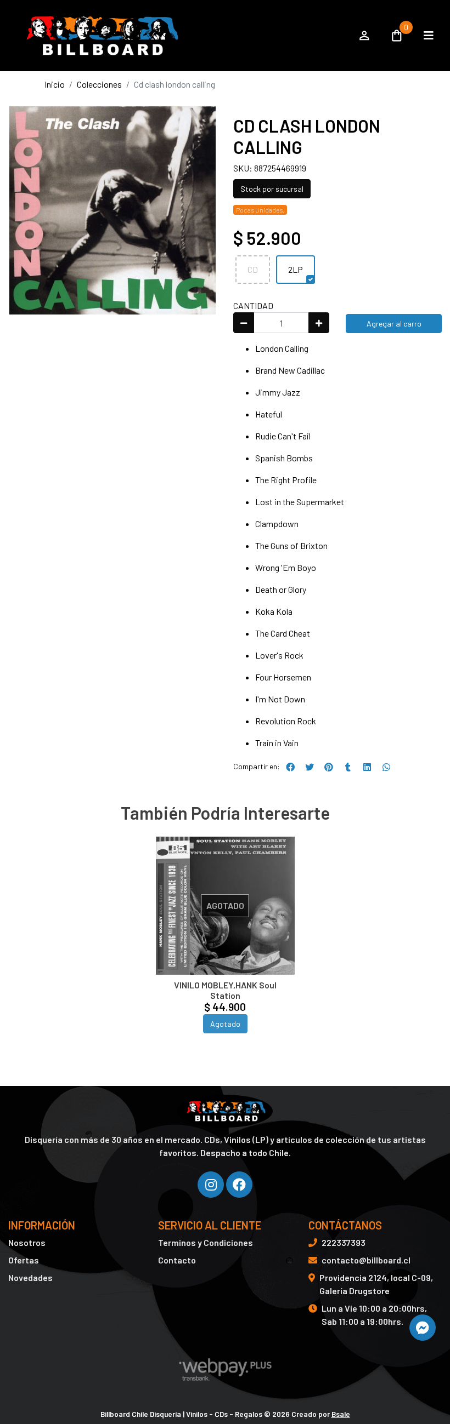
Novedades (30, 1277)
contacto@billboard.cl (366, 1260)
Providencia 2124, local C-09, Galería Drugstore (376, 1284)
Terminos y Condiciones (205, 1242)
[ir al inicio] (224, 1111)
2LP (295, 269)
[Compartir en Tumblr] (348, 767)
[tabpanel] (225, 948)
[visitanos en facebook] (239, 1184)
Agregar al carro (394, 323)
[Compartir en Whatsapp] (386, 767)
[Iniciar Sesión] (364, 35)
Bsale (340, 1414)
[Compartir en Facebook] (290, 767)
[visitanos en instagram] (211, 1184)
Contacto (177, 1260)
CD (253, 269)
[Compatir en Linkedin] (367, 767)
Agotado (225, 1023)
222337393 (343, 1242)
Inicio (54, 84)
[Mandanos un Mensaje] (422, 1327)
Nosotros (27, 1242)
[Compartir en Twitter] (309, 767)
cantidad (253, 305)
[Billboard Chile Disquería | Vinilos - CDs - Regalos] (177, 35)
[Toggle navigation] (428, 35)
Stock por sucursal (271, 188)
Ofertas (23, 1260)
